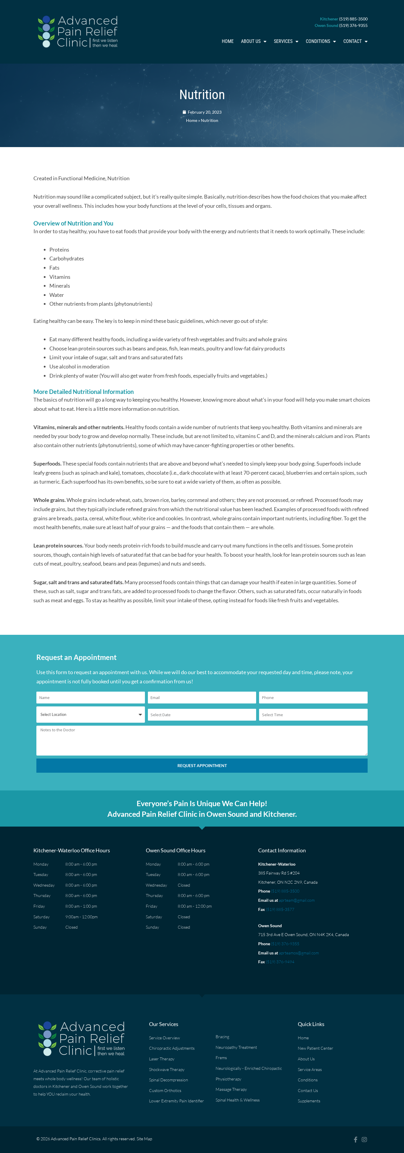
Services (283, 41)
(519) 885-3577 (280, 909)
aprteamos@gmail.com (299, 952)
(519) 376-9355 (285, 943)
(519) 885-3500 (285, 890)
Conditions (318, 41)
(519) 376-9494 (280, 961)
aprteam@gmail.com (297, 900)
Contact (352, 41)
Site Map (144, 1138)
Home (228, 41)
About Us (251, 41)
